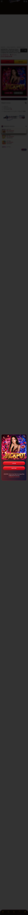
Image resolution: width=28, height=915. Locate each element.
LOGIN (14, 463)
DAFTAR (14, 468)
